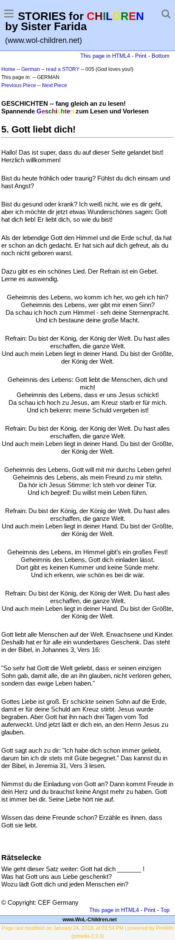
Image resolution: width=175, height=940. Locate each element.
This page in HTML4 (105, 56)
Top (165, 910)
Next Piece (54, 85)
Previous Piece (18, 85)
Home (8, 69)
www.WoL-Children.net (89, 920)
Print (141, 56)
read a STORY (62, 69)
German (30, 69)
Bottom (160, 56)
